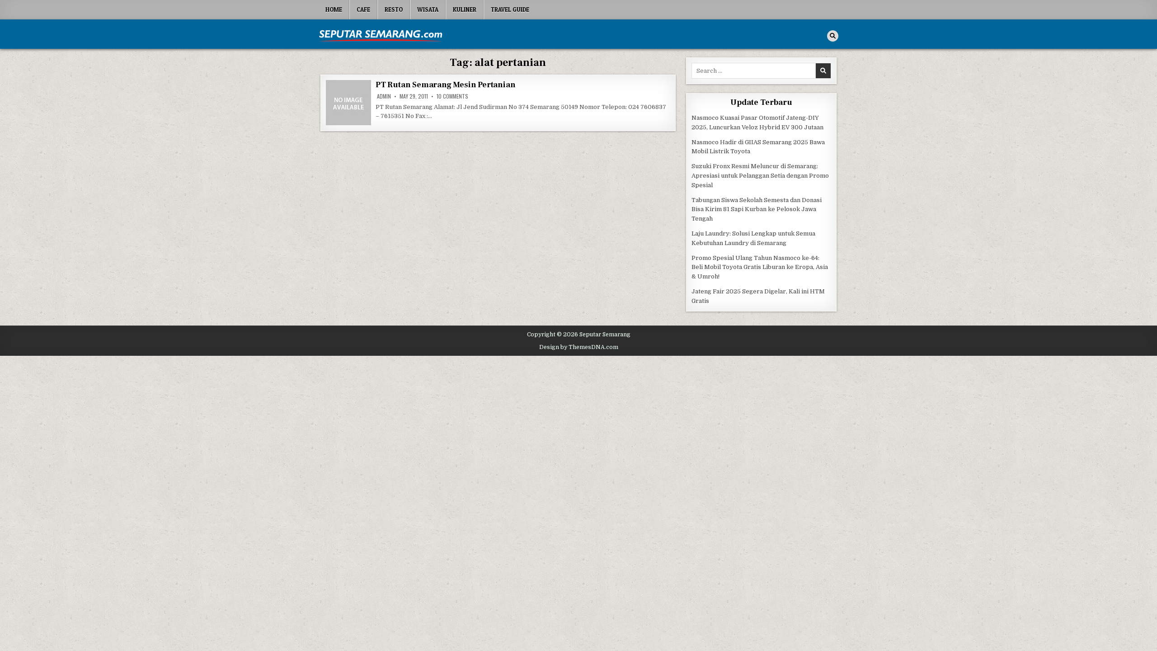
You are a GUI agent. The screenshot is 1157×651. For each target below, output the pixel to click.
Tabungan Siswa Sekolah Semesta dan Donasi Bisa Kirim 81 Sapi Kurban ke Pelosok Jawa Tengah (756, 209)
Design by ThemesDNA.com (578, 347)
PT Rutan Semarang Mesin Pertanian (445, 85)
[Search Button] (832, 36)
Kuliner (464, 9)
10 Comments (452, 96)
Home (333, 9)
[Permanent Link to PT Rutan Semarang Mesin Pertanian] (348, 102)
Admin (384, 96)
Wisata (427, 9)
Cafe (363, 9)
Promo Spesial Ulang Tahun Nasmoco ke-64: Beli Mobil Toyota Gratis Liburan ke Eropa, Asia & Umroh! (759, 267)
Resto (394, 9)
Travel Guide (510, 9)
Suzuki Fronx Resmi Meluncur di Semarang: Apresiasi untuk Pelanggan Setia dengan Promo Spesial (760, 176)
